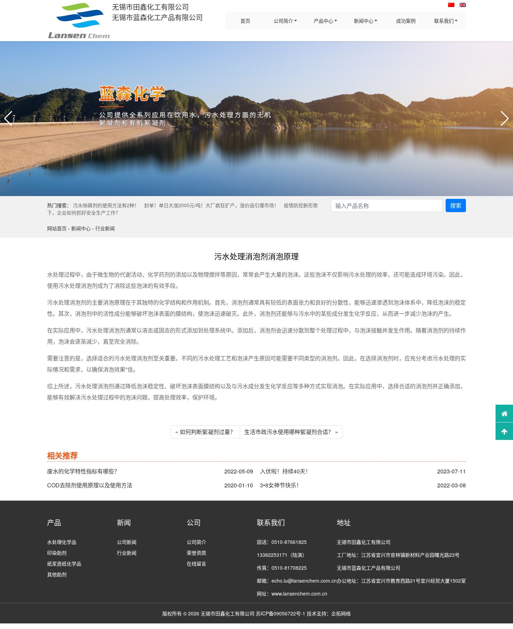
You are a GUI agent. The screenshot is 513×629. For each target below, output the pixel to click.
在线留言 (196, 563)
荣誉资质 (196, 552)
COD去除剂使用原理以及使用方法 (89, 485)
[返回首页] (504, 413)
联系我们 (444, 20)
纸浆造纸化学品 (64, 563)
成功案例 (406, 20)
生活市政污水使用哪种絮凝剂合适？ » (291, 432)
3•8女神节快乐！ (281, 485)
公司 (194, 522)
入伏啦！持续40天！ (285, 471)
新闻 (124, 522)
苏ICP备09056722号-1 (280, 613)
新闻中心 (363, 20)
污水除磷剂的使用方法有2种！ (106, 205)
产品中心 (323, 20)
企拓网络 (341, 613)
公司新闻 (126, 541)
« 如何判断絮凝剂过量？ (205, 432)
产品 (54, 522)
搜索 (455, 205)
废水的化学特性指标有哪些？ (83, 471)
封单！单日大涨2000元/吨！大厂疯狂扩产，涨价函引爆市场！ (211, 205)
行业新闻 (126, 552)
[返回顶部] (504, 431)
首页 (245, 20)
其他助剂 (57, 574)
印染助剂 (57, 552)
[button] (8, 118)
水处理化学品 (61, 541)
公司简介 (283, 20)
